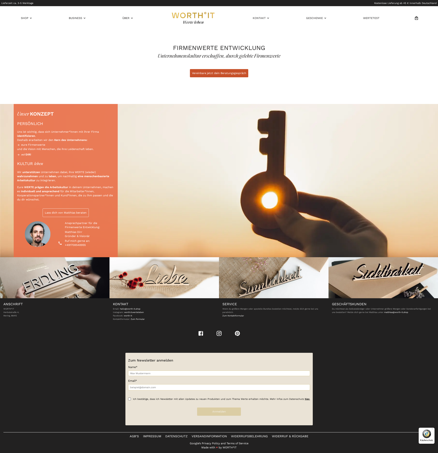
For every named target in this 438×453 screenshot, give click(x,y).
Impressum (152, 436)
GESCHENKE (314, 18)
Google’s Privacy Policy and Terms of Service (219, 443)
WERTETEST (371, 18)
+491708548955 (75, 245)
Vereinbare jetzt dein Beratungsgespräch (219, 73)
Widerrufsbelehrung (249, 436)
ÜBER (126, 18)
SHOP (24, 18)
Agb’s (134, 436)
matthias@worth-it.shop (396, 312)
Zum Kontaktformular (233, 315)
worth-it (128, 315)
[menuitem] (27, 18)
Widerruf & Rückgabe (290, 436)
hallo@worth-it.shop (130, 309)
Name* (132, 367)
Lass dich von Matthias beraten (66, 212)
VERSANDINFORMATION (209, 436)
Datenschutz (176, 436)
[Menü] (432, 430)
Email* (132, 380)
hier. (307, 399)
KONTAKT (259, 18)
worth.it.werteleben (134, 312)
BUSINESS (75, 18)
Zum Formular (138, 319)
